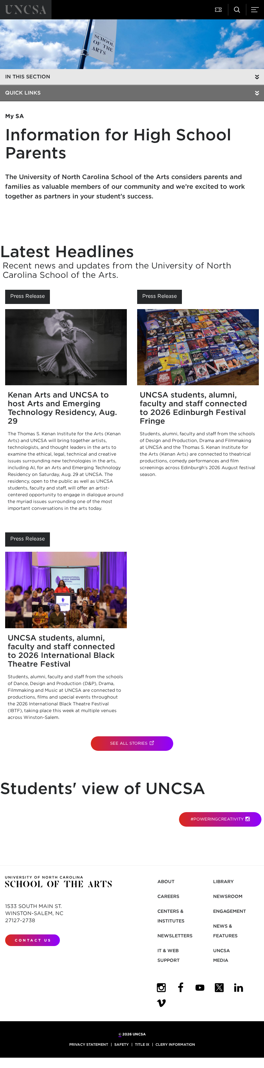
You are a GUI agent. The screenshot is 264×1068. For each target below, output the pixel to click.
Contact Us (33, 940)
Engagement (229, 911)
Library (223, 881)
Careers (168, 896)
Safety (121, 1044)
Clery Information (175, 1044)
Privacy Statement (88, 1044)
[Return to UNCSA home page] (26, 9)
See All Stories (141, 743)
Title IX (142, 1044)
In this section (27, 77)
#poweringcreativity (217, 819)
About (165, 881)
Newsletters (175, 935)
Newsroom (227, 896)
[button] (219, 9)
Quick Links (23, 93)
